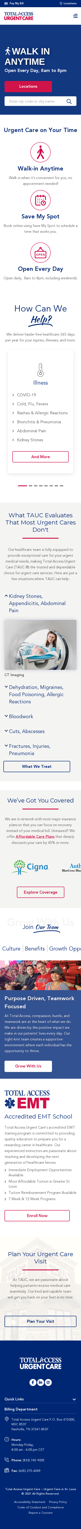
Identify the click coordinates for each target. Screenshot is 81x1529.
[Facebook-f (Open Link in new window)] (32, 1382)
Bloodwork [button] (21, 716)
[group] (40, 411)
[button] (13, 101)
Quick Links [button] (14, 1399)
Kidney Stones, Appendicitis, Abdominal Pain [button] (37, 603)
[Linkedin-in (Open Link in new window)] (40, 1382)
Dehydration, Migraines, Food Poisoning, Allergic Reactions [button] (36, 695)
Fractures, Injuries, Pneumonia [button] (29, 749)
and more (40, 456)
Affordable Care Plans (35, 837)
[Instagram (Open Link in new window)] (48, 1382)
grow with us (28, 1066)
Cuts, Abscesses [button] (27, 731)
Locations (35, 85)
